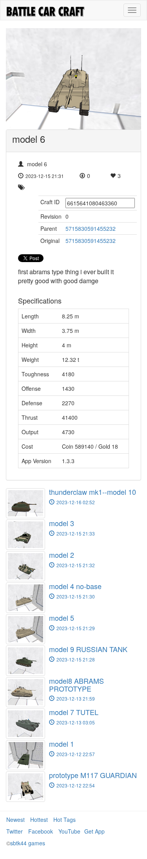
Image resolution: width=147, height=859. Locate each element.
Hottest (39, 819)
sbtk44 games (27, 843)
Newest (15, 819)
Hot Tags (64, 819)
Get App (94, 831)
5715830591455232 (90, 228)
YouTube (69, 831)
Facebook (40, 831)
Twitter (14, 831)
